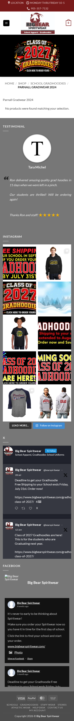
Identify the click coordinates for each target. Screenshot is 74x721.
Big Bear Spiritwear (28, 469)
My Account (37, 710)
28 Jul (18, 475)
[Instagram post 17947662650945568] (19, 402)
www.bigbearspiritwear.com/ (26, 646)
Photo (18, 652)
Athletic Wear (20, 707)
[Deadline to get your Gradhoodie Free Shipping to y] (19, 263)
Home (9, 83)
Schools (12, 704)
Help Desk (39, 707)
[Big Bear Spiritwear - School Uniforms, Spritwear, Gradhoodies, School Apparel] (38, 23)
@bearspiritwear (51, 470)
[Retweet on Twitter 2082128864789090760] (24, 508)
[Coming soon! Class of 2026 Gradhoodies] (54, 367)
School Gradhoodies (48, 83)
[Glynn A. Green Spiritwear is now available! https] (19, 332)
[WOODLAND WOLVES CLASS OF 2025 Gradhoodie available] (54, 402)
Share (30, 658)
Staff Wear (48, 704)
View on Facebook (16, 658)
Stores (62, 704)
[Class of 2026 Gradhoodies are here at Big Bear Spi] (19, 367)
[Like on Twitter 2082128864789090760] (31, 508)
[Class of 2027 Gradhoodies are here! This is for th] (19, 298)
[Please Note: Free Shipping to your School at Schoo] (54, 332)
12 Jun (18, 529)
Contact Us (55, 707)
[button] (6, 23)
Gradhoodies (29, 704)
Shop (22, 83)
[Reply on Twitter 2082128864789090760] (17, 508)
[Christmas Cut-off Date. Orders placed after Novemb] (54, 298)
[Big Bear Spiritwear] (12, 578)
